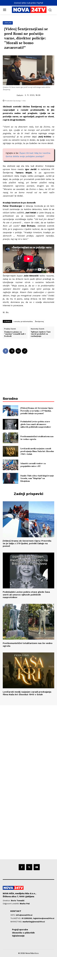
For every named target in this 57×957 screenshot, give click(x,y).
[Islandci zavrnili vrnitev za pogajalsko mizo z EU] (10, 464)
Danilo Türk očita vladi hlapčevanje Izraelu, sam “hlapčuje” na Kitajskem (37, 478)
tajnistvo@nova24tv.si (43, 918)
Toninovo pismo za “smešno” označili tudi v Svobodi (15, 334)
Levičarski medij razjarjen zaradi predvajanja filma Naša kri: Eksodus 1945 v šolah (37, 451)
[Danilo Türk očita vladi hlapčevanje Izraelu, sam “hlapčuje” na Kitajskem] (10, 478)
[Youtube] (37, 867)
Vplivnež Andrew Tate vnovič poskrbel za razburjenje (41, 334)
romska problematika (23, 321)
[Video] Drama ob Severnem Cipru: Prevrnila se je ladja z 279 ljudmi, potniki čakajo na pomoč (36, 411)
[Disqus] (28, 742)
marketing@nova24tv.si (34, 922)
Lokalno (8, 23)
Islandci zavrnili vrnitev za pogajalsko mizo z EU (33, 464)
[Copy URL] (24, 351)
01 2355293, (27, 918)
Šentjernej (39, 321)
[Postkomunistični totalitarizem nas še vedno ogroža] (10, 437)
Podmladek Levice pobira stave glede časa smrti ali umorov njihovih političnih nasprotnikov (35, 424)
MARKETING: (16, 922)
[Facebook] (5, 351)
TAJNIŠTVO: (16, 918)
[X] (12, 351)
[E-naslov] (18, 351)
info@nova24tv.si (24, 915)
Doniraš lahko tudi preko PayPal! (28, 3)
